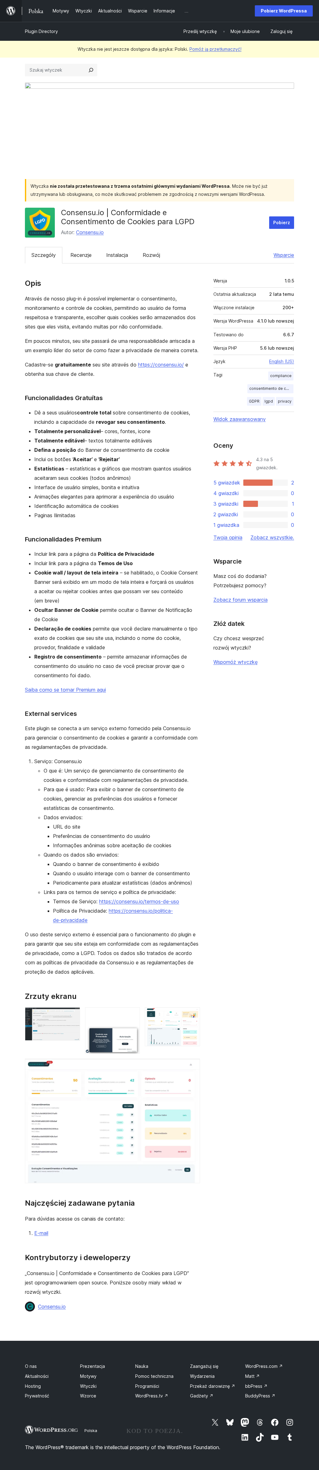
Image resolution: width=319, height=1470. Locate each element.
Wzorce (88, 1395)
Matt (252, 1376)
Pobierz (281, 222)
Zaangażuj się (204, 1366)
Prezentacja (92, 1366)
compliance (281, 375)
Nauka (141, 1366)
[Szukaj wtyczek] (91, 70)
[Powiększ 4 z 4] (191, 1067)
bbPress (256, 1386)
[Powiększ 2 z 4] (131, 1016)
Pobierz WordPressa (284, 10)
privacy (285, 401)
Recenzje (81, 255)
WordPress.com (264, 1366)
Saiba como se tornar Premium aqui (65, 690)
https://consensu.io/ (161, 365)
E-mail (41, 1233)
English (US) (281, 361)
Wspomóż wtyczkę (235, 662)
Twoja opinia (227, 537)
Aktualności (37, 1376)
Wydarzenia (202, 1376)
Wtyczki (88, 1386)
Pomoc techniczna (154, 1376)
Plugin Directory (41, 31)
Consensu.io (90, 232)
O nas (31, 1366)
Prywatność (37, 1395)
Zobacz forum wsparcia (240, 600)
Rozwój (151, 255)
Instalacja (117, 255)
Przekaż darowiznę (212, 1386)
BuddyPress (260, 1395)
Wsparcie (284, 255)
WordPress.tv (151, 1395)
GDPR (254, 401)
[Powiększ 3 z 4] (191, 1016)
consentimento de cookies (271, 388)
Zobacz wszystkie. (272, 537)
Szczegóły (43, 255)
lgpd (268, 401)
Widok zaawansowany (239, 419)
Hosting (33, 1386)
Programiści (147, 1386)
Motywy (88, 1376)
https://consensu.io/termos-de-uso (139, 901)
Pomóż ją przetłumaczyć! (215, 49)
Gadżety (201, 1395)
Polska (90, 1430)
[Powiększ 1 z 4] (72, 1016)
